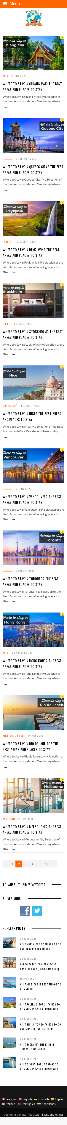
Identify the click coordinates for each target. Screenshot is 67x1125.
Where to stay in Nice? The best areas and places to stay (32, 416)
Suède (6, 323)
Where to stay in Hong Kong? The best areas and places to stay (32, 663)
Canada (7, 158)
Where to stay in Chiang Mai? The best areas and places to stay (32, 86)
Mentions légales (52, 1114)
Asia (5, 75)
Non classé (10, 405)
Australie (9, 818)
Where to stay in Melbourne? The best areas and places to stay (32, 829)
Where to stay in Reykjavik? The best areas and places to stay (31, 252)
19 (47, 864)
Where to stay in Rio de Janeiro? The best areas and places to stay (30, 746)
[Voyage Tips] (33, 18)
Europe (7, 241)
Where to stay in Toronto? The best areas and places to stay (31, 581)
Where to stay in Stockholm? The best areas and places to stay (33, 334)
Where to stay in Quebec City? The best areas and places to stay (33, 169)
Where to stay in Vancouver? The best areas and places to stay (32, 499)
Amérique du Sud (13, 735)
